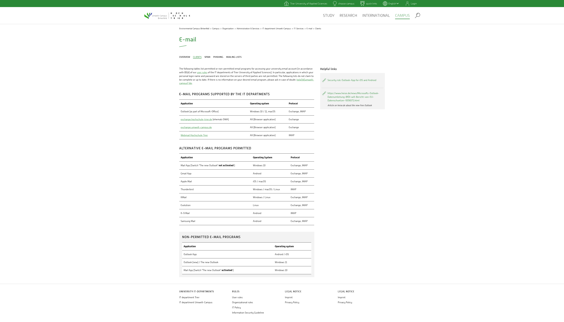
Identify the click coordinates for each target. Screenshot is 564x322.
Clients (318, 28)
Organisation (228, 28)
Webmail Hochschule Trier (194, 135)
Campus (402, 15)
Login (414, 3)
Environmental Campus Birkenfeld (194, 28)
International (376, 15)
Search (417, 15)
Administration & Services (248, 28)
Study (328, 15)
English (392, 3)
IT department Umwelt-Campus (276, 28)
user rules (202, 72)
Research (348, 15)
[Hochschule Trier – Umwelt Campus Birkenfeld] (167, 15)
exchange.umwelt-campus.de (196, 127)
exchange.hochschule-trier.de (196, 119)
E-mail (309, 28)
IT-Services (299, 28)
